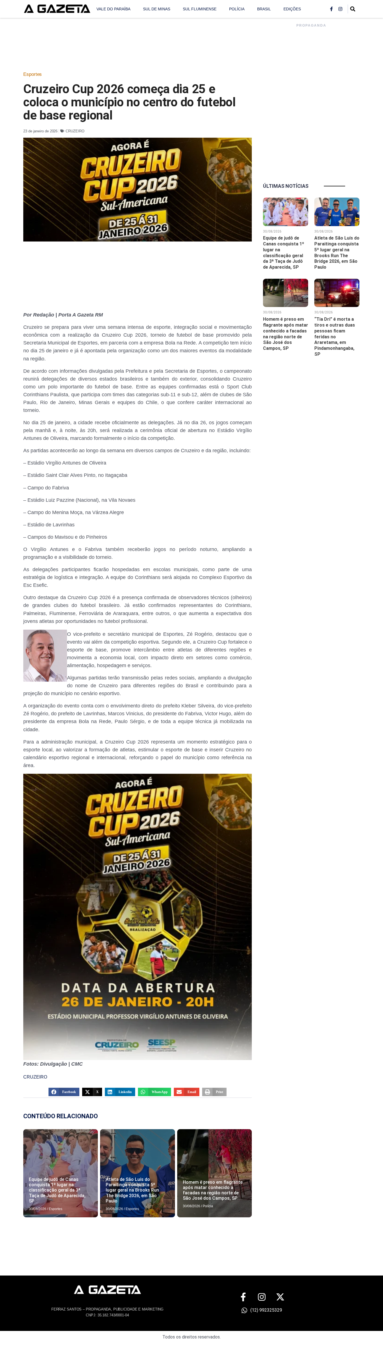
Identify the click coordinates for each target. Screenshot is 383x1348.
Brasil (264, 9)
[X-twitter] (280, 1297)
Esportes (32, 74)
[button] (64, 1092)
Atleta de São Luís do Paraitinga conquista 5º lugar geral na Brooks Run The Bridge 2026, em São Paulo (132, 1190)
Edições (292, 9)
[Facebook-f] (331, 8)
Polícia (236, 9)
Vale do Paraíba (113, 9)
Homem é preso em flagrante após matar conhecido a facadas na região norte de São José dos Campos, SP (213, 1190)
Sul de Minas (156, 9)
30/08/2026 (37, 1209)
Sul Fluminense (199, 9)
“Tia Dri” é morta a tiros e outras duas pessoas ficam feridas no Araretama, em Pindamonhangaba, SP (334, 337)
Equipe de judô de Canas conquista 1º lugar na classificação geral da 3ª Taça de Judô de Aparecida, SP (57, 1190)
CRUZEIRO (75, 131)
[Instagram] (340, 8)
